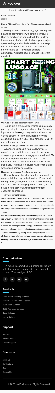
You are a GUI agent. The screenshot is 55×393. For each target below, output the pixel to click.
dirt (18, 215)
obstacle (46, 205)
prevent (23, 215)
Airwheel (18, 30)
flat (44, 215)
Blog (4, 368)
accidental (16, 219)
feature (14, 229)
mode (46, 222)
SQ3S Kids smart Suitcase (13, 309)
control (24, 229)
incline (31, 208)
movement (31, 215)
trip (10, 225)
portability (28, 168)
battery (35, 198)
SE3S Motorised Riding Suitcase (16, 296)
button (23, 219)
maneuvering (34, 205)
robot (31, 222)
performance (36, 225)
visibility (50, 208)
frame (45, 201)
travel (28, 201)
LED (46, 198)
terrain (9, 201)
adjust (26, 205)
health (5, 225)
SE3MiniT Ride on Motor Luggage (16, 300)
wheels (13, 205)
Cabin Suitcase (9, 313)
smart (45, 229)
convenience (37, 229)
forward (35, 219)
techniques (16, 225)
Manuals (6, 334)
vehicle (25, 208)
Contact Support (9, 342)
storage (7, 205)
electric (25, 222)
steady (14, 215)
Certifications (8, 364)
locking (39, 201)
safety (33, 201)
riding (29, 229)
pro (9, 229)
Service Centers (9, 338)
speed (22, 201)
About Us (6, 359)
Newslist (11, 15)
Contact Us (7, 372)
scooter (19, 222)
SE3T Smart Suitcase (11, 304)
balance (20, 205)
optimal (39, 215)
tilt (41, 205)
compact (16, 201)
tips (19, 229)
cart (13, 222)
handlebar (11, 198)
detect (36, 208)
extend (8, 215)
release (22, 239)
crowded (49, 215)
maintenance (16, 208)
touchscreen (39, 222)
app (2, 219)
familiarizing (26, 225)
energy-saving (24, 132)
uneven (8, 219)
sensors (28, 198)
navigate (43, 208)
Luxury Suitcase (9, 317)
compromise (44, 219)
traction (41, 198)
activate (5, 232)
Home (3, 15)
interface (19, 236)
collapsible (20, 198)
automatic (46, 225)
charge (7, 208)
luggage (8, 222)
